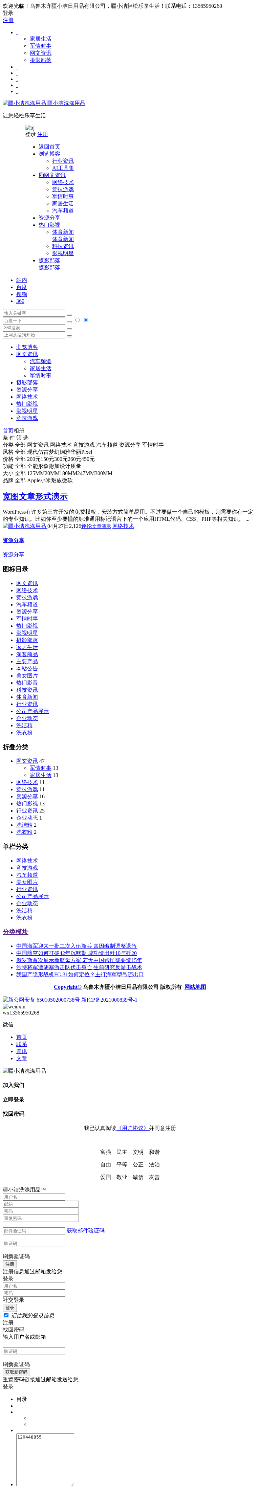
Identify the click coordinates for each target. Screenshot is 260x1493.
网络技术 (63, 182)
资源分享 (27, 612)
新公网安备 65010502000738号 (44, 1000)
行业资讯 (63, 161)
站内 (21, 280)
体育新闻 (63, 235)
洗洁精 (24, 725)
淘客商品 (27, 654)
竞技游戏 (63, 189)
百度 (21, 287)
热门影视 (27, 404)
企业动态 (27, 718)
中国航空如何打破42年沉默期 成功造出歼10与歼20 (76, 953)
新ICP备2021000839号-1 (109, 1000)
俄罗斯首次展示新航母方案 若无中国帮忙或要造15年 (79, 960)
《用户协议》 (132, 1128)
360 (20, 301)
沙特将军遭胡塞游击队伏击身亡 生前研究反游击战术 (79, 967)
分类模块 (15, 931)
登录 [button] (8, 13)
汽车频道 (63, 211)
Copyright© (68, 987)
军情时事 (40, 46)
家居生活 (40, 39)
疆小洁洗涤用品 (65, 103)
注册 (8, 20)
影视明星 (63, 253)
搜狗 (21, 294)
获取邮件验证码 (86, 1230)
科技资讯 (63, 246)
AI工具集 (63, 168)
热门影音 (27, 683)
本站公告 (27, 668)
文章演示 (101, 526)
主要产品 (27, 661)
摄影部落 (40, 60)
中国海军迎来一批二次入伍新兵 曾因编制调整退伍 (76, 946)
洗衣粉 (24, 732)
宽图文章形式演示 (35, 496)
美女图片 (27, 675)
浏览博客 (27, 347)
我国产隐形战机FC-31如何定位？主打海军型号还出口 (80, 974)
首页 (8, 430)
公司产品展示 (32, 711)
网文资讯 (40, 53)
